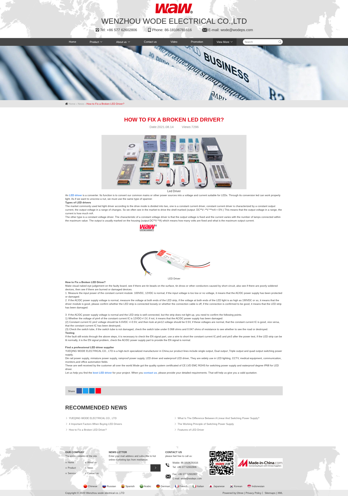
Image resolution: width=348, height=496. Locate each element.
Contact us (150, 41)
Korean (238, 486)
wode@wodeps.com (191, 478)
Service (70, 473)
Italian (200, 486)
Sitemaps (270, 492)
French (183, 486)
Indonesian (258, 486)
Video (174, 41)
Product (96, 41)
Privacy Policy (253, 492)
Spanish (130, 486)
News (81, 103)
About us (123, 41)
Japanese (219, 486)
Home (72, 41)
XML (280, 492)
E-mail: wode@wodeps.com (227, 30)
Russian (111, 486)
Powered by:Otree (233, 492)
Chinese (92, 486)
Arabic (147, 486)
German (165, 486)
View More (225, 41)
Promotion (197, 41)
